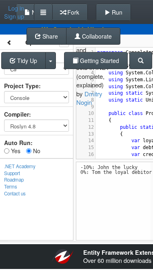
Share (49, 36)
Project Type (21, 86)
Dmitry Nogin (89, 97)
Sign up (14, 16)
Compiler (16, 114)
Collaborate (96, 36)
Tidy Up (26, 60)
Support (12, 173)
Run (116, 12)
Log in (16, 8)
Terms (10, 186)
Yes (14, 151)
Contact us (15, 193)
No (35, 151)
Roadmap (14, 179)
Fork (72, 12)
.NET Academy (19, 166)
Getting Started (98, 60)
